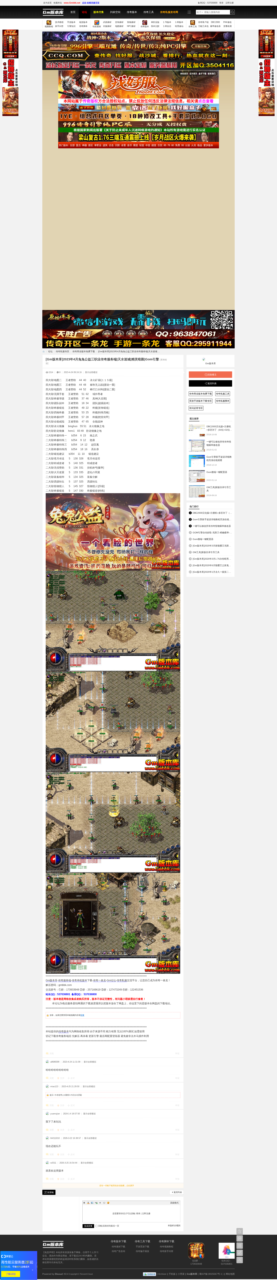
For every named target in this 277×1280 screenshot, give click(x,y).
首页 (73, 12)
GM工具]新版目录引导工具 (206, 552)
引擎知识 (71, 26)
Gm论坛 (111, 980)
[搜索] (232, 12)
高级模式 (174, 1203)
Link (96, 1202)
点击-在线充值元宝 (90, 3)
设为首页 (47, 3)
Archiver (162, 1274)
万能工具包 (203, 26)
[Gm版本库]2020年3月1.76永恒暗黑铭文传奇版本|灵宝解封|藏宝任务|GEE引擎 (212, 559)
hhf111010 (55, 1138)
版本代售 (98, 12)
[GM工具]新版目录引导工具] (197, 491)
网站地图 (230, 1274)
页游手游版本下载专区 (200, 401)
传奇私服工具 (222, 393)
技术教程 (59, 22)
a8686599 (54, 1062)
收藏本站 (58, 3)
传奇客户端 (203, 22)
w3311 (53, 1163)
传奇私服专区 (62, 351)
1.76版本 (167, 22)
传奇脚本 (83, 26)
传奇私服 (122, 980)
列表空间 (115, 12)
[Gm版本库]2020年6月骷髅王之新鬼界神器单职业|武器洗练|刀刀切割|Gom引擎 (212, 565)
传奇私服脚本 (222, 401)
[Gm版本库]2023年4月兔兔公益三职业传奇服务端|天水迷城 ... (129, 351)
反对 (73, 1078)
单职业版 (155, 22)
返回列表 (178, 1192)
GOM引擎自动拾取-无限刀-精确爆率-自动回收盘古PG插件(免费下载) (212, 532)
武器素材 (107, 22)
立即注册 (229, 3)
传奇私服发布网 (169, 12)
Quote (100, 1202)
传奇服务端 (64, 980)
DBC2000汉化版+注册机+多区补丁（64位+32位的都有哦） (219, 429)
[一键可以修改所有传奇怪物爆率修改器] (197, 446)
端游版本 (83, 22)
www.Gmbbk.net (72, 3)
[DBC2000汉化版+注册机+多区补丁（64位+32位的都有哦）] (197, 431)
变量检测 (227, 26)
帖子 (199, 12)
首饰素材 (119, 22)
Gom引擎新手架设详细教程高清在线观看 (212, 519)
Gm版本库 (51, 980)
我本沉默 (155, 26)
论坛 (84, 12)
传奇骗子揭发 (142, 1251)
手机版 (172, 1274)
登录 (221, 3)
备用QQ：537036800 (207, 3)
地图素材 (119, 26)
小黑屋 (181, 1274)
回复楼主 (212, 374)
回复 (82, 1015)
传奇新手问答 (166, 1251)
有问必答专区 (196, 408)
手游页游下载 (142, 1246)
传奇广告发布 (118, 1251)
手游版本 (71, 22)
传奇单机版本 (79, 980)
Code (104, 1202)
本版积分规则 (174, 1225)
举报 (177, 1053)
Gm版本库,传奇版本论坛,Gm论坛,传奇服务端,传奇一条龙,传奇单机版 (43, 351)
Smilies (108, 1202)
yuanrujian (55, 1113)
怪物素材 (131, 22)
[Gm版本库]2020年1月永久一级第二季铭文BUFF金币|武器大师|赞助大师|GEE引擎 (212, 572)
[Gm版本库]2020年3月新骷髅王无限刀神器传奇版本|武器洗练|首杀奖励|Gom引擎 (212, 545)
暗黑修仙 (179, 26)
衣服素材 (107, 26)
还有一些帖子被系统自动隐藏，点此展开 (116, 1185)
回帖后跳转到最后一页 (108, 1226)
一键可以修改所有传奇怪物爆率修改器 (212, 526)
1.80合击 (167, 26)
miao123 (54, 1086)
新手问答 (59, 26)
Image (92, 1202)
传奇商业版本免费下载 (83, 351)
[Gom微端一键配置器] (197, 476)
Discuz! (59, 1274)
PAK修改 (227, 22)
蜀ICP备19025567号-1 (210, 1274)
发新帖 (50, 1192)
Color (88, 1202)
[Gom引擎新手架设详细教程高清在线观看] (197, 461)
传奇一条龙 (99, 980)
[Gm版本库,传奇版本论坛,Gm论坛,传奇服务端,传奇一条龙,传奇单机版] (54, 12)
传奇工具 (148, 12)
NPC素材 (131, 26)
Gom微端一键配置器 (216, 472)
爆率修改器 (215, 26)
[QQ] (149, 1274)
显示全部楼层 (91, 372)
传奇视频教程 (166, 1246)
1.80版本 (179, 22)
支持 (62, 1078)
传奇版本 (132, 12)
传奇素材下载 (118, 1246)
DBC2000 (215, 22)
